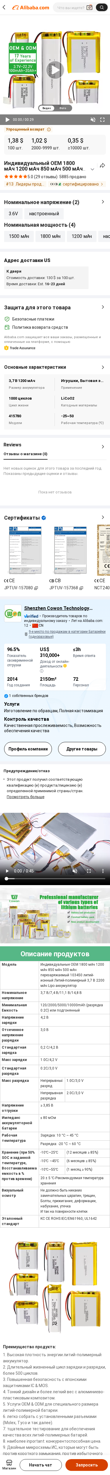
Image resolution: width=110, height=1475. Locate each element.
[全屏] (102, 120)
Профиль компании (28, 749)
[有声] (93, 120)
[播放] (8, 120)
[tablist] (55, 108)
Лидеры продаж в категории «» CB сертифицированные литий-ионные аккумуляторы (31, 184)
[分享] (102, 165)
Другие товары (81, 749)
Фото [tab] (62, 108)
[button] (28, 129)
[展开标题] (92, 169)
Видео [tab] (47, 108)
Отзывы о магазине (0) (26, 454)
